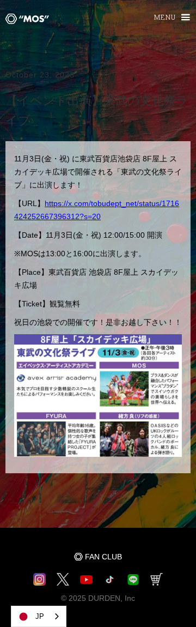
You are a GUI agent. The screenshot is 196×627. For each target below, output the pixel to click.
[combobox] (38, 616)
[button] (167, 17)
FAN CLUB (103, 556)
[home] (24, 18)
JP (39, 616)
